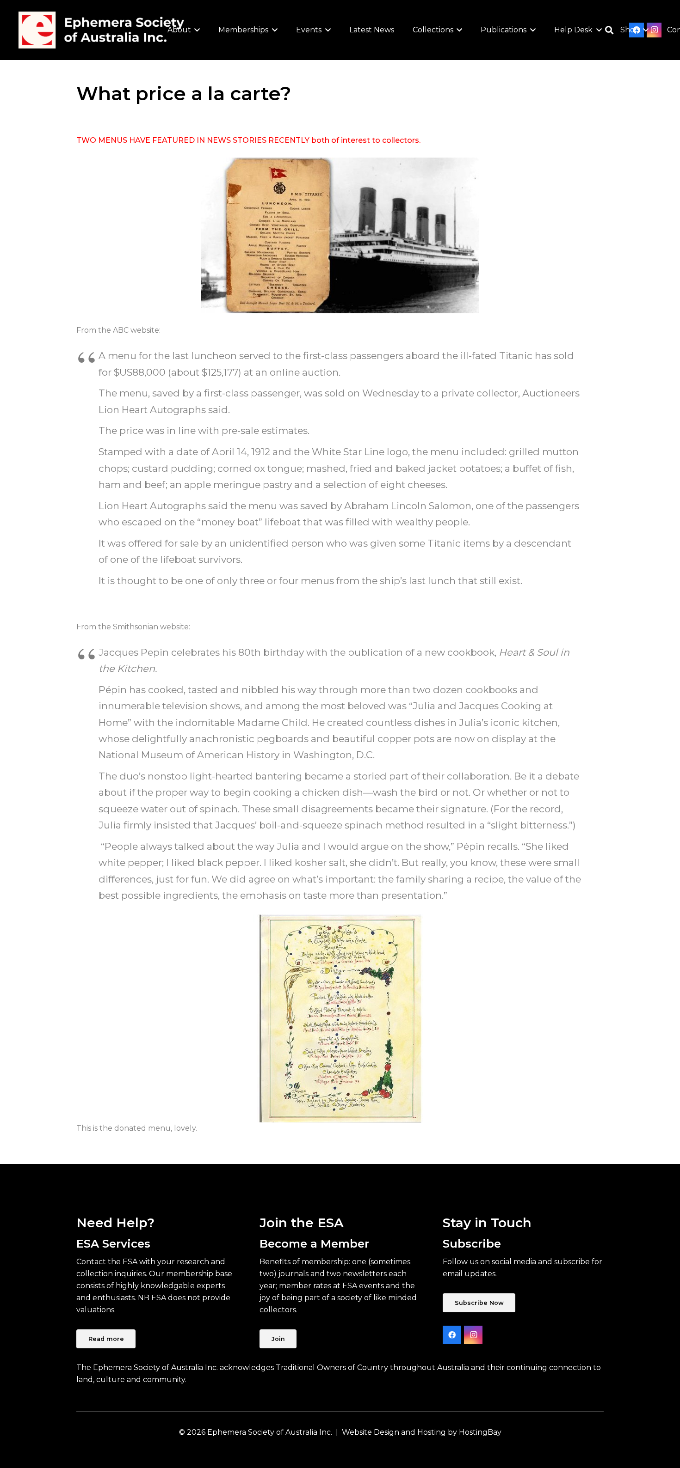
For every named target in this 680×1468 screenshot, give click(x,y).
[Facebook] (452, 1335)
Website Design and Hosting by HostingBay (421, 1432)
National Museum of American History (189, 755)
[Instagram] (473, 1335)
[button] (195, 30)
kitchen (540, 722)
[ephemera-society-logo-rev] (101, 30)
